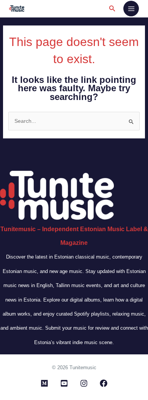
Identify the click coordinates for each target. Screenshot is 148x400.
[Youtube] (64, 383)
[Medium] (44, 383)
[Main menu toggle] (131, 8)
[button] (112, 9)
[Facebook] (103, 383)
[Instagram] (84, 383)
